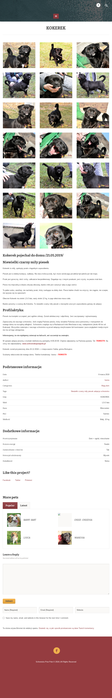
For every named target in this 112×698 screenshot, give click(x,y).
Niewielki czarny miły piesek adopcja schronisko (90, 391)
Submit (9, 601)
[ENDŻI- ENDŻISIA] (65, 520)
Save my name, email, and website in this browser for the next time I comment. (37, 618)
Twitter (17, 480)
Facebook (7, 480)
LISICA (26, 537)
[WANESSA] (65, 538)
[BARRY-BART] (14, 520)
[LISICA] (14, 538)
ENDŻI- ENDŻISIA (83, 520)
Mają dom (105, 386)
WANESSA (79, 537)
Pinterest (28, 480)
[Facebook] (98, 5)
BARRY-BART (29, 520)
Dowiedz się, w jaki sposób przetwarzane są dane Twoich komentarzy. (66, 628)
